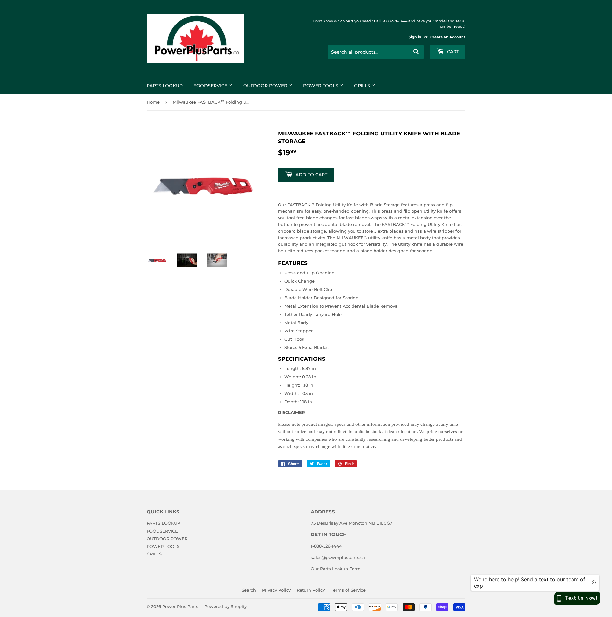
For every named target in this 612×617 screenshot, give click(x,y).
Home (153, 102)
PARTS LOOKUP (165, 86)
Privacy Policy (276, 589)
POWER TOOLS (321, 86)
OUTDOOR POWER (265, 86)
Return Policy (311, 589)
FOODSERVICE (211, 86)
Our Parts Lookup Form (336, 568)
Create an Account (447, 37)
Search (249, 589)
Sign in (415, 37)
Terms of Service (348, 589)
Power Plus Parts (180, 606)
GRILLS (362, 86)
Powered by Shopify (225, 606)
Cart (452, 51)
